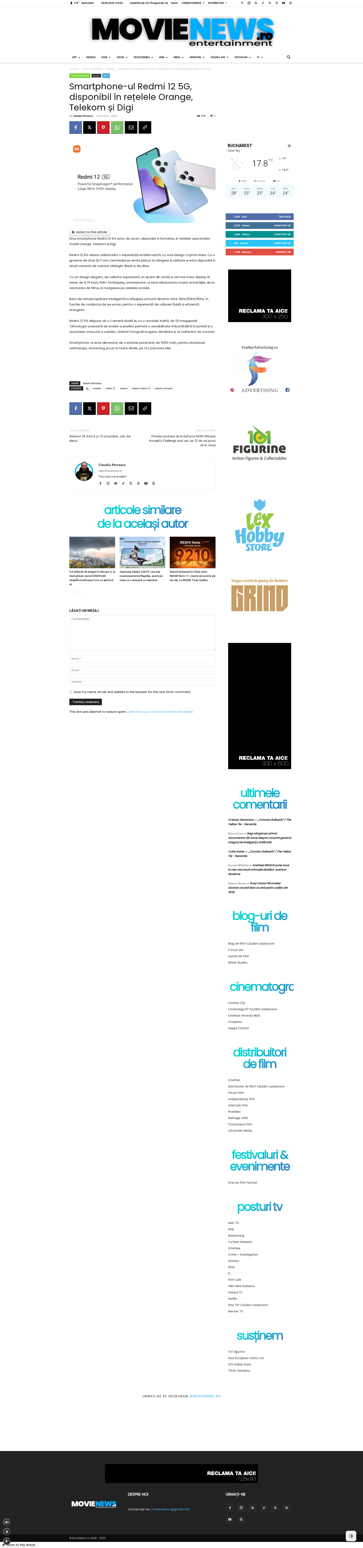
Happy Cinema (238, 1028)
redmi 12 (110, 388)
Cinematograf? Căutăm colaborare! (252, 1009)
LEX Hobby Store (239, 1364)
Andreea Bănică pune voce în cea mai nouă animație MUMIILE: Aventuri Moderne (258, 869)
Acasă (73, 69)
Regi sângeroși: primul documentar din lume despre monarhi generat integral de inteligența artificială (259, 837)
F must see (235, 950)
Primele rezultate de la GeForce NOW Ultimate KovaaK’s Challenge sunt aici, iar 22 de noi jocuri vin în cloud (182, 440)
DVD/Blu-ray (218, 57)
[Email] (131, 127)
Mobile (111, 69)
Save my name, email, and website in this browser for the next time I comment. (132, 692)
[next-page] (78, 592)
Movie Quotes (237, 962)
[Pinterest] (103, 127)
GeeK (161, 57)
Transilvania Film (240, 1124)
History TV (235, 1292)
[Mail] (117, 483)
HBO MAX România (241, 1286)
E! (229, 1273)
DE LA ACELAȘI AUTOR (142, 524)
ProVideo (234, 1112)
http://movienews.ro (110, 471)
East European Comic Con (246, 1358)
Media (177, 57)
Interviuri (195, 57)
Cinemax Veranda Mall (244, 1015)
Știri (106, 75)
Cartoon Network (240, 1242)
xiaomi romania (163, 388)
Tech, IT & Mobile (92, 69)
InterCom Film (238, 1105)
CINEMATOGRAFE (191, 3)
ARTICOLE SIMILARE (142, 511)
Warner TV (235, 1311)
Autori (174, 3)
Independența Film (241, 1099)
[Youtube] (283, 3)
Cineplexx (235, 1022)
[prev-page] (72, 592)
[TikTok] (263, 3)
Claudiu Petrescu (83, 115)
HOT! (74, 57)
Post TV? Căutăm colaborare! (248, 1305)
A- (7, 1541)
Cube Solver (236, 852)
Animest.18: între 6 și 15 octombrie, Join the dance (100, 438)
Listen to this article (91, 232)
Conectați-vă (282, 225)
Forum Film (236, 1093)
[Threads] (290, 3)
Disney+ (233, 1261)
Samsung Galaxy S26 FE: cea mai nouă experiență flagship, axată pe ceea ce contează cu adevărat (141, 576)
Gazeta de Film (238, 956)
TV (258, 57)
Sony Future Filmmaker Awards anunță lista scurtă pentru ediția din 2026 (258, 887)
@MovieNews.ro (205, 1396)
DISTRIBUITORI (216, 3)
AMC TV (233, 1223)
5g (87, 388)
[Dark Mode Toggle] (351, 1536)
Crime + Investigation (243, 1254)
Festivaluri (241, 57)
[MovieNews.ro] (181, 29)
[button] (289, 58)
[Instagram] (249, 3)
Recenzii (91, 57)
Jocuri (120, 57)
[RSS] (256, 3)
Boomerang (236, 1235)
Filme (104, 57)
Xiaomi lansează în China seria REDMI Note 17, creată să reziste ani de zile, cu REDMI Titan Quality (192, 576)
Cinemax (234, 1248)
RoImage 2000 (238, 1118)
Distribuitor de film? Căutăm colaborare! (256, 1086)
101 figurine (236, 1352)
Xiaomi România (92, 383)
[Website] (277, 3)
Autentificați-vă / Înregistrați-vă (149, 3)
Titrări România (239, 1371)
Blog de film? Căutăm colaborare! (251, 943)
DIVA (231, 1267)
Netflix (232, 1299)
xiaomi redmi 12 (141, 388)
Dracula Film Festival (242, 1182)
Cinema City (236, 1003)
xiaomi (124, 388)
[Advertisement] (142, 367)
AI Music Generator (241, 820)
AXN (231, 1229)
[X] (270, 3)
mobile (97, 388)
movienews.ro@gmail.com (170, 1509)
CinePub (234, 1080)
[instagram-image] (22, 1428)
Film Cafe (234, 1280)
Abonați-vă (283, 252)
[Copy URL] (145, 127)
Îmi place (285, 216)
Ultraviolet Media (240, 1130)
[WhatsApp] (117, 127)
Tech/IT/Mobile (142, 57)
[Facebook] (242, 3)
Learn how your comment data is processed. (160, 712)
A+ (7, 1522)
